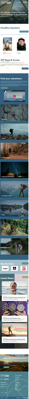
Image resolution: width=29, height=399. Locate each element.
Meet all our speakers (23, 31)
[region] (14, 12)
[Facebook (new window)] (3, 392)
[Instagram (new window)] (1, 392)
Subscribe (5, 367)
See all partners (25, 263)
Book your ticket (25, 68)
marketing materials (17, 389)
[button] (14, 268)
